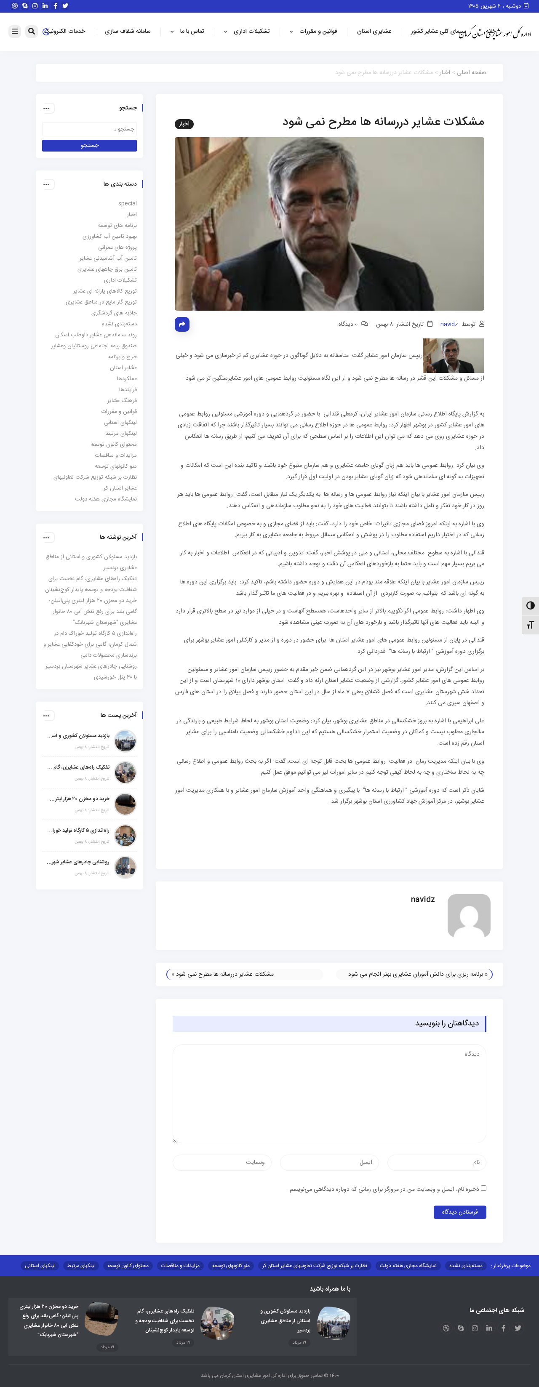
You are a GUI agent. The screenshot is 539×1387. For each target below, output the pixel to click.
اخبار (445, 73)
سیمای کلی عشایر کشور (438, 32)
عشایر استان (123, 368)
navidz (449, 324)
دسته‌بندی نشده (119, 324)
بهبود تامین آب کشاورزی (110, 236)
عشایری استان (374, 32)
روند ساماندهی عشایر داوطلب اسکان (96, 335)
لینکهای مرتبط (121, 433)
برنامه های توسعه (117, 225)
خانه (491, 32)
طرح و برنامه (122, 357)
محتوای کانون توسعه (114, 444)
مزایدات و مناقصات (116, 455)
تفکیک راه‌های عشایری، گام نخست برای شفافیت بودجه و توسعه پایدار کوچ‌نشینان (77, 767)
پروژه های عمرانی (117, 247)
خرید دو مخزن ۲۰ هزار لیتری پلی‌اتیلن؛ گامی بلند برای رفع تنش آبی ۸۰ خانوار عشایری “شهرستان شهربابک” (93, 611)
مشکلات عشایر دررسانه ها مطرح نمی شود (225, 974)
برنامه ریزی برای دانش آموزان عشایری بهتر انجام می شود (415, 974)
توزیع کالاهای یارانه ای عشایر (105, 291)
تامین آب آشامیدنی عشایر (108, 258)
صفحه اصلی (471, 73)
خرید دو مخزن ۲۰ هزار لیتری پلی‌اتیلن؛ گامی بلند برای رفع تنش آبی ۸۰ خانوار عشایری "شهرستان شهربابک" (77, 799)
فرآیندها (128, 389)
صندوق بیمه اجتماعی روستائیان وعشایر (94, 346)
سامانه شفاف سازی (128, 32)
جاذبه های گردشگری (114, 313)
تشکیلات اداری (252, 32)
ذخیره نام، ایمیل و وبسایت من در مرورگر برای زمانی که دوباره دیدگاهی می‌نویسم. (383, 1190)
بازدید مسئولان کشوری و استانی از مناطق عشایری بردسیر (77, 736)
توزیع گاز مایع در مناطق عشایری (101, 302)
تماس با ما (192, 32)
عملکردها (127, 378)
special (127, 203)
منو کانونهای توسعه (116, 466)
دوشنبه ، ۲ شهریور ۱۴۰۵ (495, 6)
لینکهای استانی (120, 422)
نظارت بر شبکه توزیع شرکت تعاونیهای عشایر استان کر (314, 1266)
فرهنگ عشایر (122, 400)
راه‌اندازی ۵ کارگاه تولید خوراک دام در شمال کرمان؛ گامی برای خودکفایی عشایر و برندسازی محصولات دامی (90, 644)
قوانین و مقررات (318, 32)
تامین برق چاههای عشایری (107, 269)
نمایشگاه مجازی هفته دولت (106, 499)
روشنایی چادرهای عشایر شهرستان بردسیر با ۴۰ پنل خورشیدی (77, 862)
